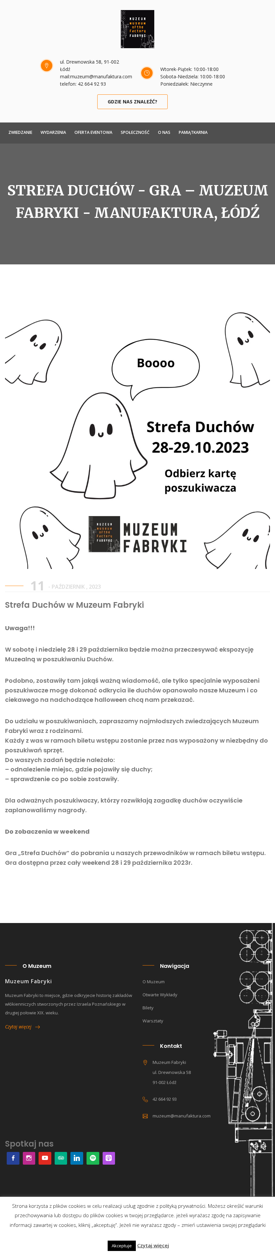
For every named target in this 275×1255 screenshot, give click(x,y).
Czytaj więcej (20, 1026)
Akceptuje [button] (122, 1246)
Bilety (148, 1008)
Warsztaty (153, 1021)
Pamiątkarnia (193, 132)
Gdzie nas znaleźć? (132, 101)
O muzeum (154, 982)
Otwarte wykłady (160, 995)
